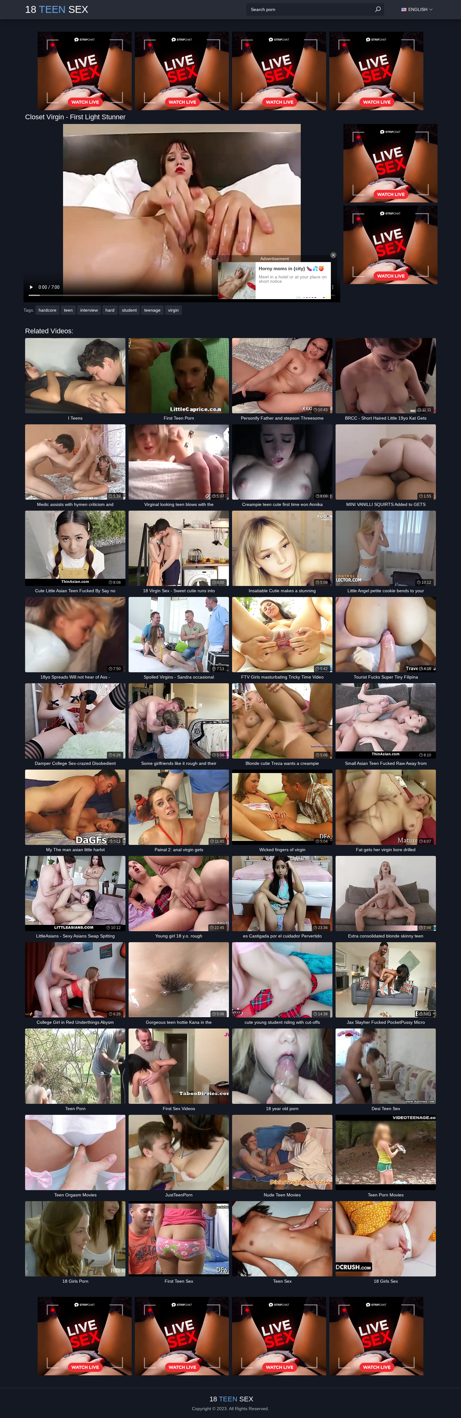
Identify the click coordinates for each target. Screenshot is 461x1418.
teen (68, 310)
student (129, 310)
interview (89, 310)
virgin (173, 310)
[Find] (378, 9)
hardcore (47, 310)
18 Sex (56, 9)
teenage (152, 310)
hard (109, 310)
